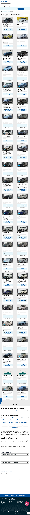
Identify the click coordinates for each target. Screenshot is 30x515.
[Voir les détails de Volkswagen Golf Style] (22, 105)
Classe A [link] (9, 506)
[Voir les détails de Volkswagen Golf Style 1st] (7, 41)
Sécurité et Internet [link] (19, 511)
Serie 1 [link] (9, 508)
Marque (2, 8)
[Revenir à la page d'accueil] (4, 1)
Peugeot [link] (1, 503)
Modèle (7, 8)
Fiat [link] (0, 508)
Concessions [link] (18, 504)
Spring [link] (9, 504)
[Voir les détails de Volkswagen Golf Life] (22, 233)
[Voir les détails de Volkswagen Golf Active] (22, 201)
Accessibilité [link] (10, 513)
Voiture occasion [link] (2, 502)
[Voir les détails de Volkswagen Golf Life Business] (22, 249)
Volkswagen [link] (1, 506)
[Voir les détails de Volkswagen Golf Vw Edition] (7, 73)
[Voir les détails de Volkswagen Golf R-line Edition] (22, 121)
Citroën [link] (1, 505)
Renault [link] (1, 504)
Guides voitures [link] (18, 505)
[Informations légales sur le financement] (25, 221)
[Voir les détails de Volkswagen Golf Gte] (7, 25)
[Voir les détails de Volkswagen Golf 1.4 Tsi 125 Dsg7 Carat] (7, 328)
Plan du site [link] (14, 513)
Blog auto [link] (17, 507)
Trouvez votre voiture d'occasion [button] (14, 1)
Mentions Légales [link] (5, 511)
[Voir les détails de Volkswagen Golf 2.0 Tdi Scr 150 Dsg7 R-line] (22, 153)
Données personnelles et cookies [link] (12, 511)
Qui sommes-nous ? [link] (18, 502)
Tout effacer (11, 11)
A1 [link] (8, 507)
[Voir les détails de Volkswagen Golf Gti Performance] (7, 377)
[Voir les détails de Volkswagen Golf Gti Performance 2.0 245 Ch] (22, 25)
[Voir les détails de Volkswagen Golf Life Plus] (7, 57)
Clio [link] (8, 502)
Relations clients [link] (25, 511)
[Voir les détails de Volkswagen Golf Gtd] (22, 392)
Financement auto (21, 1)
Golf (7, 11)
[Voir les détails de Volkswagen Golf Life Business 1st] (22, 41)
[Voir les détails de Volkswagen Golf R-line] (22, 57)
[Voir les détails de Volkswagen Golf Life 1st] (22, 312)
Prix (16, 8)
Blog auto (25, 1)
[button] (28, 1)
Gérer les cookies (18, 513)
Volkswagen (2, 11)
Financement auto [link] (18, 503)
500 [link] (8, 505)
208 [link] (8, 503)
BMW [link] (1, 507)
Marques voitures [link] (18, 506)
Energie (13, 8)
